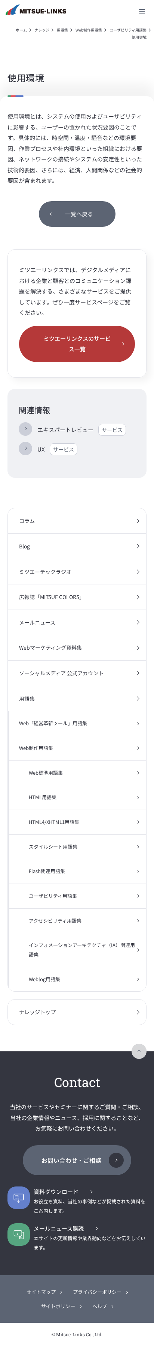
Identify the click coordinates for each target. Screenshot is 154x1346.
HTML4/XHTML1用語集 (54, 821)
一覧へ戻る (79, 214)
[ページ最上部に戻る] (139, 1051)
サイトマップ (41, 1291)
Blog (24, 546)
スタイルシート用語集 (53, 846)
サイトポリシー (58, 1306)
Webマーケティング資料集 (50, 647)
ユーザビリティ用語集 (128, 30)
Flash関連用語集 (47, 871)
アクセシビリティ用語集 (55, 920)
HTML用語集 (42, 797)
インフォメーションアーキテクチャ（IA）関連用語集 (82, 949)
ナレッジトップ (37, 1012)
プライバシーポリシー (97, 1291)
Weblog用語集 (44, 979)
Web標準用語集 (46, 772)
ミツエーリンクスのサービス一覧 (77, 343)
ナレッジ (41, 30)
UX (55, 449)
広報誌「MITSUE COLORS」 (51, 597)
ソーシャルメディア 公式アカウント (61, 673)
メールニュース (37, 622)
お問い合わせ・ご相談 (71, 1160)
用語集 (62, 30)
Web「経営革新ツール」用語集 (53, 723)
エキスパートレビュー (80, 430)
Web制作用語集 (89, 30)
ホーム (21, 30)
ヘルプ (99, 1306)
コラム (27, 520)
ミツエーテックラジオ (45, 571)
